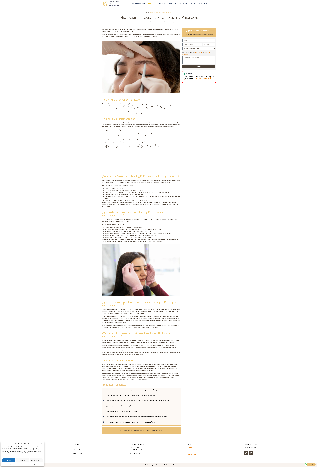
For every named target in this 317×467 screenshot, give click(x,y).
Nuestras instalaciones (138, 3)
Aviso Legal (32, 464)
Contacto (206, 3)
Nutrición (193, 3)
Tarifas (200, 3)
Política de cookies (14, 464)
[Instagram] (246, 453)
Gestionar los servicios (8, 456)
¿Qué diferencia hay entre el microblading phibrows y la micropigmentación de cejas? (132, 390)
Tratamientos (150, 3)
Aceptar (8, 460)
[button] (42, 443)
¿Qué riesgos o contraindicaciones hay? (118, 406)
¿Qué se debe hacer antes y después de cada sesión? (122, 411)
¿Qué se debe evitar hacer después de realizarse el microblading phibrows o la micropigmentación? (136, 416)
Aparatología (161, 3)
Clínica (147, 12)
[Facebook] (251, 453)
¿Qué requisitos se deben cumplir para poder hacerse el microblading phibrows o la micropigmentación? (138, 400)
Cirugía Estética (172, 3)
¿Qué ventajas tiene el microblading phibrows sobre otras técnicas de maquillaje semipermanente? (136, 395)
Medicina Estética (184, 3)
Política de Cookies (192, 454)
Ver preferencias (36, 460)
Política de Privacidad (24, 464)
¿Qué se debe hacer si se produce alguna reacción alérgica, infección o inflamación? (132, 422)
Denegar (22, 460)
